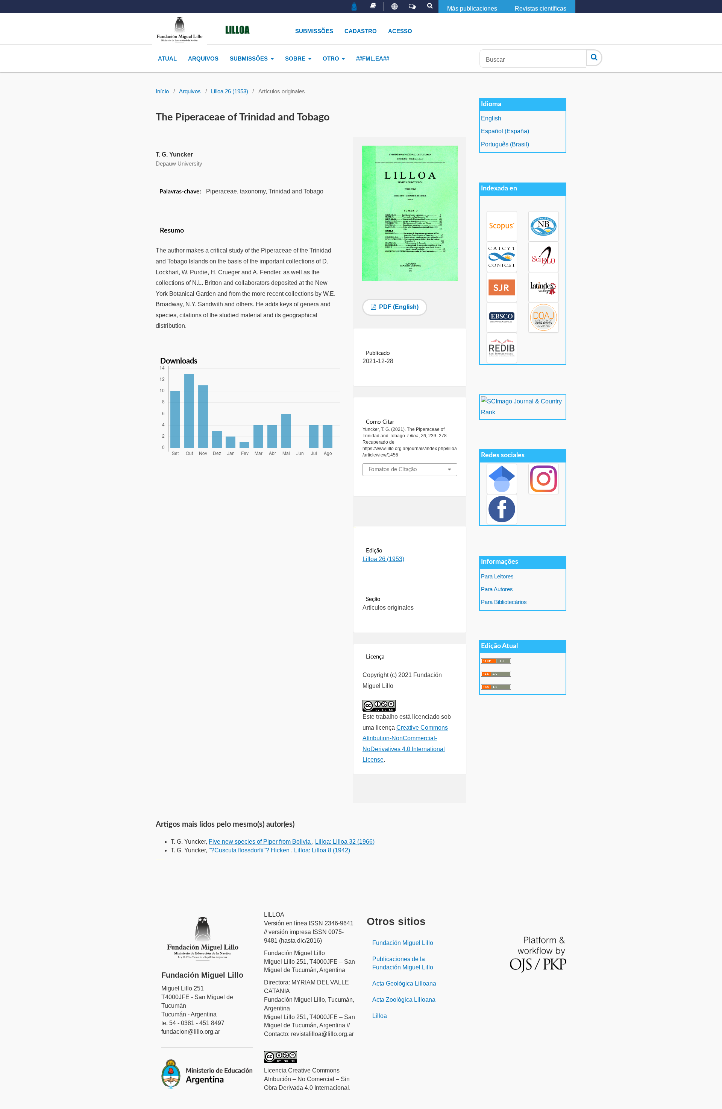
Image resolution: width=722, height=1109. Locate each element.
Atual (167, 58)
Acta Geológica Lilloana (404, 983)
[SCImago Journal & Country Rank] (522, 406)
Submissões (314, 31)
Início (162, 91)
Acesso (400, 31)
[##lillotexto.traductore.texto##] (394, 7)
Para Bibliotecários (504, 602)
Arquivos (203, 58)
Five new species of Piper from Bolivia (260, 841)
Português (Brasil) (505, 144)
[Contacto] (412, 7)
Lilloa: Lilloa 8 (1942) (322, 850)
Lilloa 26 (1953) (229, 91)
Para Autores (497, 589)
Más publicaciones (472, 8)
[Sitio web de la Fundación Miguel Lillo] (354, 7)
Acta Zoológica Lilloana (403, 999)
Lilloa (379, 1016)
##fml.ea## (372, 58)
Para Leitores (497, 577)
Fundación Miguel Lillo (402, 943)
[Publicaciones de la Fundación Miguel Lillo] (373, 5)
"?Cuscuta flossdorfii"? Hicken (250, 850)
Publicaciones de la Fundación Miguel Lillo (402, 963)
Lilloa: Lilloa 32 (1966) (345, 841)
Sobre (296, 58)
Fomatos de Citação (393, 469)
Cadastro (360, 31)
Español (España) (505, 131)
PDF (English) (398, 307)
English (491, 118)
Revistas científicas (540, 8)
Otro (332, 58)
